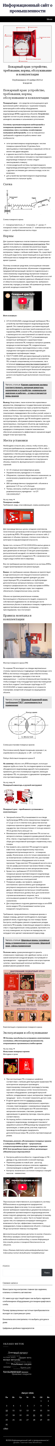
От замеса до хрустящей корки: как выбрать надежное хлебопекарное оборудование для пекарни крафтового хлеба (27, 1301)
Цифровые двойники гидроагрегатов (18, 1328)
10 (7, 1410)
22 (41, 1415)
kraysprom (27, 83)
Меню (49, 19)
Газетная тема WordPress (31, 1442)
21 (34, 1415)
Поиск (6, 1266)
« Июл (5, 1428)
